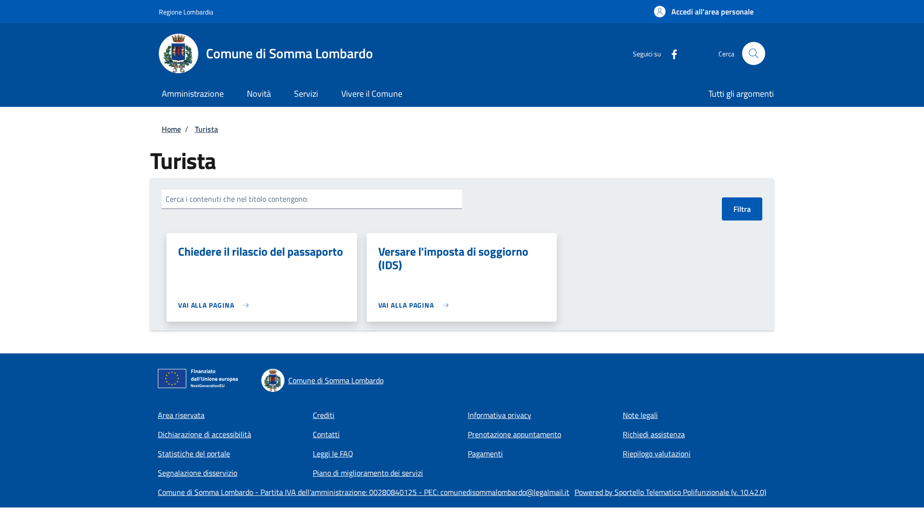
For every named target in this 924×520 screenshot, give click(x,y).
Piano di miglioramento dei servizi (368, 473)
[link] (216, 305)
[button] (703, 11)
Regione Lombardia (186, 12)
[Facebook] (670, 53)
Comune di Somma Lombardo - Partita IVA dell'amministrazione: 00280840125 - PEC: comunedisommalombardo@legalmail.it (363, 492)
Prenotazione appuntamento (514, 434)
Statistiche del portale (194, 453)
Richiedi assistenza (654, 434)
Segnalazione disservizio (197, 473)
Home (171, 129)
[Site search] (753, 53)
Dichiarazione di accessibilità (204, 434)
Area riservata (181, 415)
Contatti (326, 434)
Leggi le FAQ (333, 453)
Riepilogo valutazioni (657, 453)
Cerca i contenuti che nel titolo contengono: (237, 199)
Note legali (640, 415)
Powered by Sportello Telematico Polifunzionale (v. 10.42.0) (670, 492)
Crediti (323, 415)
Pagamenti (485, 453)
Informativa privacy (499, 415)
